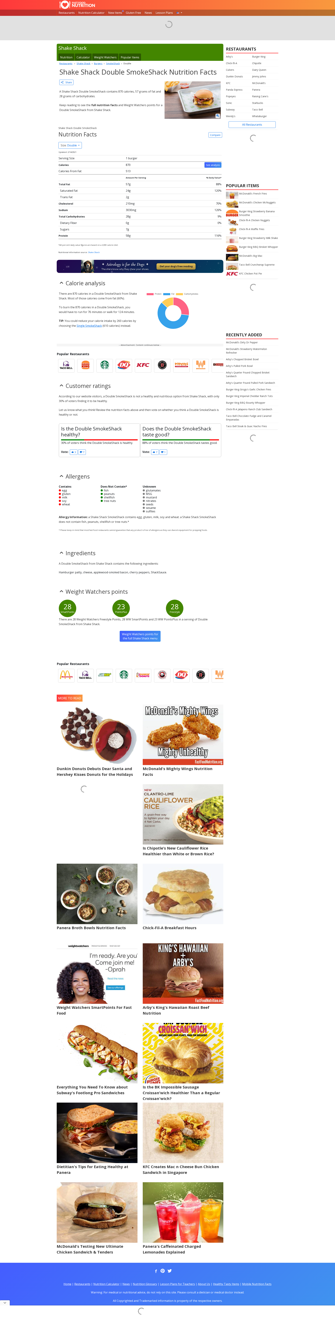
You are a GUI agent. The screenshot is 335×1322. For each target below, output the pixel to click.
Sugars (64, 229)
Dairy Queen (259, 69)
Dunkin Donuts (234, 76)
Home (67, 1284)
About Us (204, 1284)
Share (67, 82)
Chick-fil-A (231, 63)
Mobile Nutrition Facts (256, 1284)
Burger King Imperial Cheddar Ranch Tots (249, 396)
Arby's (229, 56)
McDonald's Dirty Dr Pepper (242, 342)
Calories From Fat (70, 171)
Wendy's (230, 116)
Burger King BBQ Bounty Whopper (245, 402)
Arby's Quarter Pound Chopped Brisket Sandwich (248, 374)
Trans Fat (66, 197)
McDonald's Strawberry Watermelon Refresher (246, 350)
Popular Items (130, 57)
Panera (256, 89)
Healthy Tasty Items (226, 1284)
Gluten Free (133, 13)
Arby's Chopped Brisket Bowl (242, 359)
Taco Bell (257, 109)
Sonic (229, 103)
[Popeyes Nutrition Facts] (181, 366)
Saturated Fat (69, 191)
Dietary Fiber (68, 223)
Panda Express (234, 89)
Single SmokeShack (89, 326)
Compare (215, 135)
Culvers (230, 69)
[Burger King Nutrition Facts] (85, 366)
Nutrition (66, 57)
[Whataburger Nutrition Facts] (200, 366)
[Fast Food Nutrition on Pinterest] (162, 1271)
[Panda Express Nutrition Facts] (162, 675)
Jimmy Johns (259, 76)
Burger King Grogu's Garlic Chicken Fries (248, 389)
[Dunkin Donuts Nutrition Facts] (143, 675)
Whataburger (259, 116)
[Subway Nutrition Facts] (104, 675)
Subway (230, 109)
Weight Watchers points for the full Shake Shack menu (140, 636)
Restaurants (67, 13)
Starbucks (257, 103)
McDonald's (259, 83)
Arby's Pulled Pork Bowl (239, 366)
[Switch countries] (179, 13)
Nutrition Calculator (91, 13)
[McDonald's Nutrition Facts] (66, 675)
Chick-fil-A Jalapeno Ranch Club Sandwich (249, 409)
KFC (228, 83)
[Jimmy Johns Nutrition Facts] (162, 366)
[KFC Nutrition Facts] (143, 366)
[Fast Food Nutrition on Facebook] (155, 1271)
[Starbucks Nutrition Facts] (104, 366)
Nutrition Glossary (145, 1284)
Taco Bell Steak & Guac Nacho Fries (246, 426)
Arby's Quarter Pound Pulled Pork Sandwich (250, 382)
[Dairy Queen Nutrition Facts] (124, 366)
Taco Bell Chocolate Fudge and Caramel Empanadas (248, 417)
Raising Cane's (260, 96)
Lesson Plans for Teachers (177, 1284)
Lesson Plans (164, 13)
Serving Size (67, 158)
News (148, 13)
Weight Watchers (105, 57)
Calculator (83, 57)
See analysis (213, 165)
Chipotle (256, 63)
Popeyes (231, 96)
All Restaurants (252, 125)
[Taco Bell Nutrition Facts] (66, 366)
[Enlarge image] (217, 116)
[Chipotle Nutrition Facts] (220, 366)
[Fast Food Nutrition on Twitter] (169, 1271)
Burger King (258, 56)
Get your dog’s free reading (176, 266)
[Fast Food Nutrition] (77, 5)
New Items (115, 13)
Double (69, 145)
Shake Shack (94, 252)
